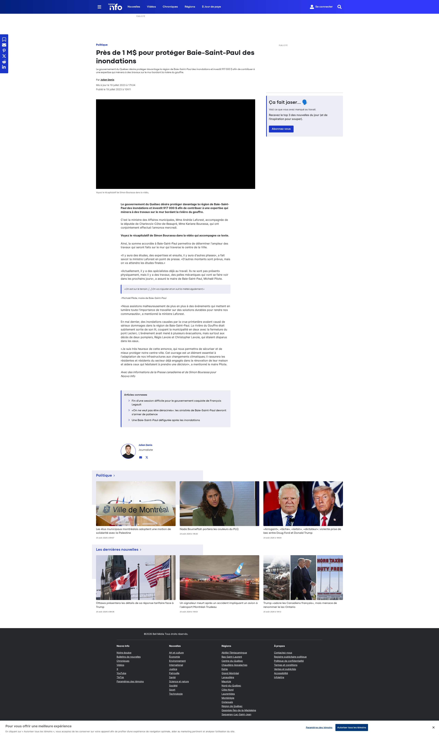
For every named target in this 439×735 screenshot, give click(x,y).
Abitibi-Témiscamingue (234, 652)
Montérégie (228, 697)
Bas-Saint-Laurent (232, 656)
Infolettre (279, 677)
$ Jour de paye (211, 7)
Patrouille (174, 673)
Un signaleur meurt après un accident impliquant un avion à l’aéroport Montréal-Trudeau (219, 605)
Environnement (177, 660)
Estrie (225, 669)
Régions (190, 7)
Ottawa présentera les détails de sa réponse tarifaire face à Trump (135, 605)
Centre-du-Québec (232, 660)
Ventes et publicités (285, 669)
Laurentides (228, 693)
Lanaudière (228, 677)
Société (173, 685)
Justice (173, 669)
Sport (172, 689)
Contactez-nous (283, 652)
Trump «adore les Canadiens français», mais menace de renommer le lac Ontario (300, 605)
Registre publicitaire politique (290, 656)
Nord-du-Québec (231, 685)
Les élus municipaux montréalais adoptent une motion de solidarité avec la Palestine (133, 531)
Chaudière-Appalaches (234, 664)
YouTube (121, 673)
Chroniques (170, 7)
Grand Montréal (230, 673)
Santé (172, 677)
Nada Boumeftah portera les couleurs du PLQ (209, 529)
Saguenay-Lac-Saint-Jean (236, 714)
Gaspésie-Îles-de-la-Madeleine (239, 710)
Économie (174, 656)
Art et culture (176, 652)
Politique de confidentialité (289, 660)
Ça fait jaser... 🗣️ (288, 103)
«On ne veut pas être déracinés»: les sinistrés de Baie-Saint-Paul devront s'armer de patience (179, 412)
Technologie (176, 693)
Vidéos (151, 7)
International (176, 664)
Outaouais (227, 702)
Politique (102, 45)
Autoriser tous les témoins (351, 727)
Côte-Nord (228, 689)
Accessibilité (281, 673)
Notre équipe (124, 652)
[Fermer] (433, 727)
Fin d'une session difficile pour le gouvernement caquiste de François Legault (176, 403)
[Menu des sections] (99, 6)
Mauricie (226, 681)
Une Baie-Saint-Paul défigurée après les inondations (166, 420)
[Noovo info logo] (115, 7)
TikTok (120, 677)
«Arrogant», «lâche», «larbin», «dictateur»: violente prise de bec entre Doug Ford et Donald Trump (302, 531)
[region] (219, 728)
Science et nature (179, 681)
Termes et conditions (285, 664)
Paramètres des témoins (130, 681)
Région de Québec (232, 706)
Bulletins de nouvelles (129, 656)
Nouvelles (134, 7)
